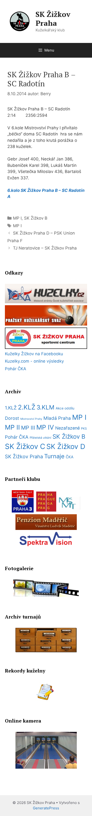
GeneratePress (46, 808)
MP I (17, 218)
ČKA (69, 457)
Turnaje (54, 456)
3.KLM (45, 407)
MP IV (45, 427)
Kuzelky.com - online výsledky (34, 361)
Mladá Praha (57, 418)
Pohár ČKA (15, 368)
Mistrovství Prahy (31, 419)
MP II (12, 427)
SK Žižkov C (25, 446)
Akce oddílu (65, 408)
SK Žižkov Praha (53, 18)
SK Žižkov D (65, 446)
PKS (84, 428)
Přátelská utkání (40, 437)
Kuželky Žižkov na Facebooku (34, 353)
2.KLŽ (26, 407)
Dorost (12, 418)
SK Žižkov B (35, 218)
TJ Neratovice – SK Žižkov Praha (45, 248)
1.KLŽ (11, 408)
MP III (28, 427)
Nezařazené (67, 428)
